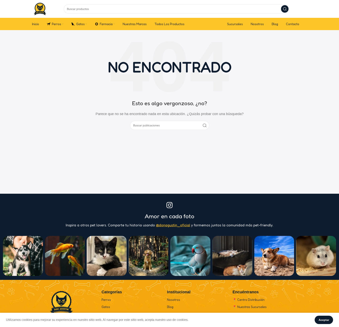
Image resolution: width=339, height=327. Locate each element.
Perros (106, 300)
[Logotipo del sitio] (40, 8)
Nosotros (173, 300)
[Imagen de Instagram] (23, 256)
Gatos (106, 307)
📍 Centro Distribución (249, 300)
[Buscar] (285, 9)
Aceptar (324, 319)
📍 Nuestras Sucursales (250, 307)
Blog (170, 307)
